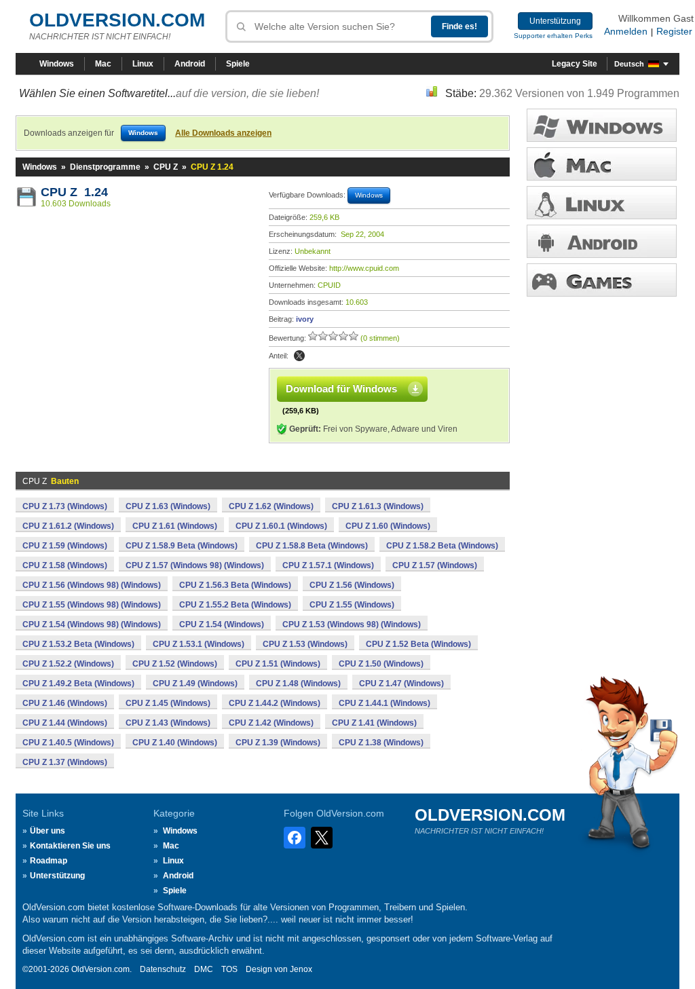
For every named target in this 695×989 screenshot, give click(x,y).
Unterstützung (555, 21)
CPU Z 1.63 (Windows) (168, 506)
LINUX (602, 202)
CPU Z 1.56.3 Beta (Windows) (235, 585)
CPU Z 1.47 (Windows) (401, 683)
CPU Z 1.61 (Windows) (174, 526)
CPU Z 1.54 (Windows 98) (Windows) (91, 624)
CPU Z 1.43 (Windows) (168, 723)
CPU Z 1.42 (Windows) (271, 723)
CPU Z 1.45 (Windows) (168, 703)
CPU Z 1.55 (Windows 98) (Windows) (91, 605)
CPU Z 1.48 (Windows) (298, 683)
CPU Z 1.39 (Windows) (278, 742)
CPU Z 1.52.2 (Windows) (68, 664)
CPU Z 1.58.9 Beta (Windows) (182, 546)
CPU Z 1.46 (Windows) (64, 703)
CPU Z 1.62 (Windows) (271, 506)
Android (189, 64)
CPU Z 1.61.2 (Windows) (68, 526)
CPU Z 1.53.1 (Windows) (198, 644)
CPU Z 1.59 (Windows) (64, 546)
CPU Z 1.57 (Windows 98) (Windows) (195, 565)
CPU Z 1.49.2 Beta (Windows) (78, 683)
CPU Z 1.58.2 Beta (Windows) (442, 546)
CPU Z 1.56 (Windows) (351, 585)
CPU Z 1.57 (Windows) (434, 565)
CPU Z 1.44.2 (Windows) (274, 703)
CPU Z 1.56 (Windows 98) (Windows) (91, 585)
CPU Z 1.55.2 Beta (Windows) (235, 605)
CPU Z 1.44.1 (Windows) (384, 703)
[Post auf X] (299, 355)
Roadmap (48, 860)
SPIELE (602, 280)
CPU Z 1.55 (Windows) (351, 605)
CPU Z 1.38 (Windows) (381, 742)
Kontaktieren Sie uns (70, 846)
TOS (229, 969)
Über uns (47, 831)
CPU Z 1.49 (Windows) (195, 683)
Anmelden (625, 31)
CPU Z (165, 167)
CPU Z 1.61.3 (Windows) (378, 506)
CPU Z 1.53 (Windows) (305, 644)
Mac (103, 64)
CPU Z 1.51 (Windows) (278, 664)
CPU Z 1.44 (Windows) (64, 723)
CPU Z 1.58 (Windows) (64, 565)
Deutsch (629, 64)
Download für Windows (341, 388)
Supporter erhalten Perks (553, 35)
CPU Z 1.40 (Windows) (174, 742)
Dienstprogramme (105, 167)
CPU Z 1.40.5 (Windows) (68, 742)
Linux (142, 64)
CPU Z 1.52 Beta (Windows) (418, 644)
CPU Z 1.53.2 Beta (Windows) (78, 644)
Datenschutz (163, 969)
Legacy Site (574, 64)
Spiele (238, 64)
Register (674, 31)
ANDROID (602, 241)
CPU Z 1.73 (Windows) (64, 506)
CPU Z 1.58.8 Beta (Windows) (312, 546)
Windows (56, 64)
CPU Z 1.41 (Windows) (374, 723)
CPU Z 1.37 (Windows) (64, 762)
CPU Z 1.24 (74, 192)
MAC (602, 164)
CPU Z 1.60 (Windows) (387, 526)
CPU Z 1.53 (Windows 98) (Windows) (351, 624)
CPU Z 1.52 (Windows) (174, 664)
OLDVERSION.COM (117, 20)
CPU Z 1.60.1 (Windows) (281, 526)
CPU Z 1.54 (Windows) (221, 624)
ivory (305, 319)
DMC (203, 969)
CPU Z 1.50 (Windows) (381, 664)
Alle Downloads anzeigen (223, 133)
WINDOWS (602, 125)
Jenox (301, 969)
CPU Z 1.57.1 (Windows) (328, 565)
